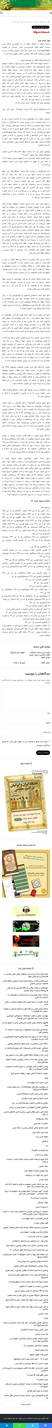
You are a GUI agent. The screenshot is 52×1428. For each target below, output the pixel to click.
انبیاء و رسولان (32, 22)
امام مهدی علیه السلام (19, 22)
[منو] (1, 13)
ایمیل (47, 722)
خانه (46, 22)
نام (48, 713)
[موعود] (26, 5)
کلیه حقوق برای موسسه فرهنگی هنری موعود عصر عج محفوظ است (26, 1418)
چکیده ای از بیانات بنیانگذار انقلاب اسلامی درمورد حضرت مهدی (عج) (39, 655)
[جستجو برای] (50, 13)
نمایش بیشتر (26, 1404)
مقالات (41, 22)
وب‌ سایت (46, 732)
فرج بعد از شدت (19, 662)
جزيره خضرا (45, 662)
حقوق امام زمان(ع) (17, 652)
